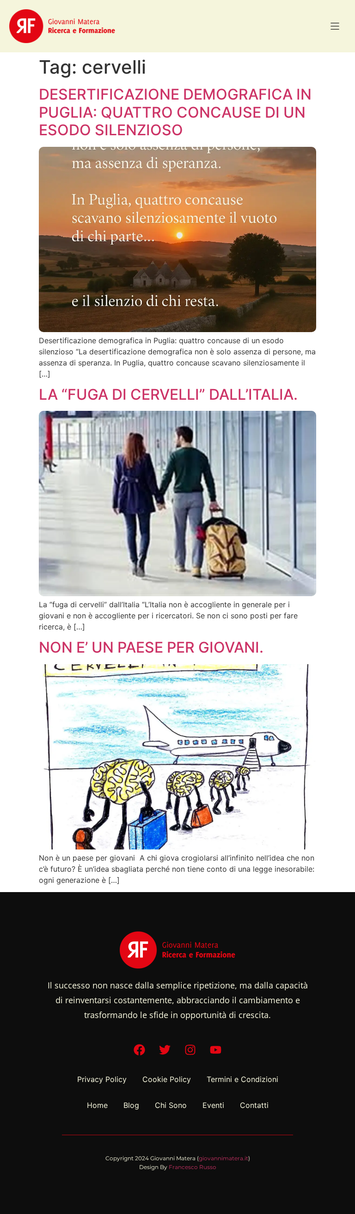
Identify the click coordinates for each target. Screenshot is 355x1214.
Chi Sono (171, 1105)
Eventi (213, 1105)
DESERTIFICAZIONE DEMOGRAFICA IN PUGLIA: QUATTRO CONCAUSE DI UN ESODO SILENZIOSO (175, 112)
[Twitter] (165, 1050)
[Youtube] (215, 1050)
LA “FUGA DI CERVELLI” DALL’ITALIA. (168, 394)
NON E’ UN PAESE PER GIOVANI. (151, 647)
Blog (131, 1105)
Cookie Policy (166, 1079)
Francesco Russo (192, 1167)
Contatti (254, 1105)
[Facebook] (139, 1050)
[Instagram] (190, 1050)
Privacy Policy (102, 1079)
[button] (335, 26)
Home (97, 1105)
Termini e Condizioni (242, 1079)
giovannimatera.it (223, 1158)
